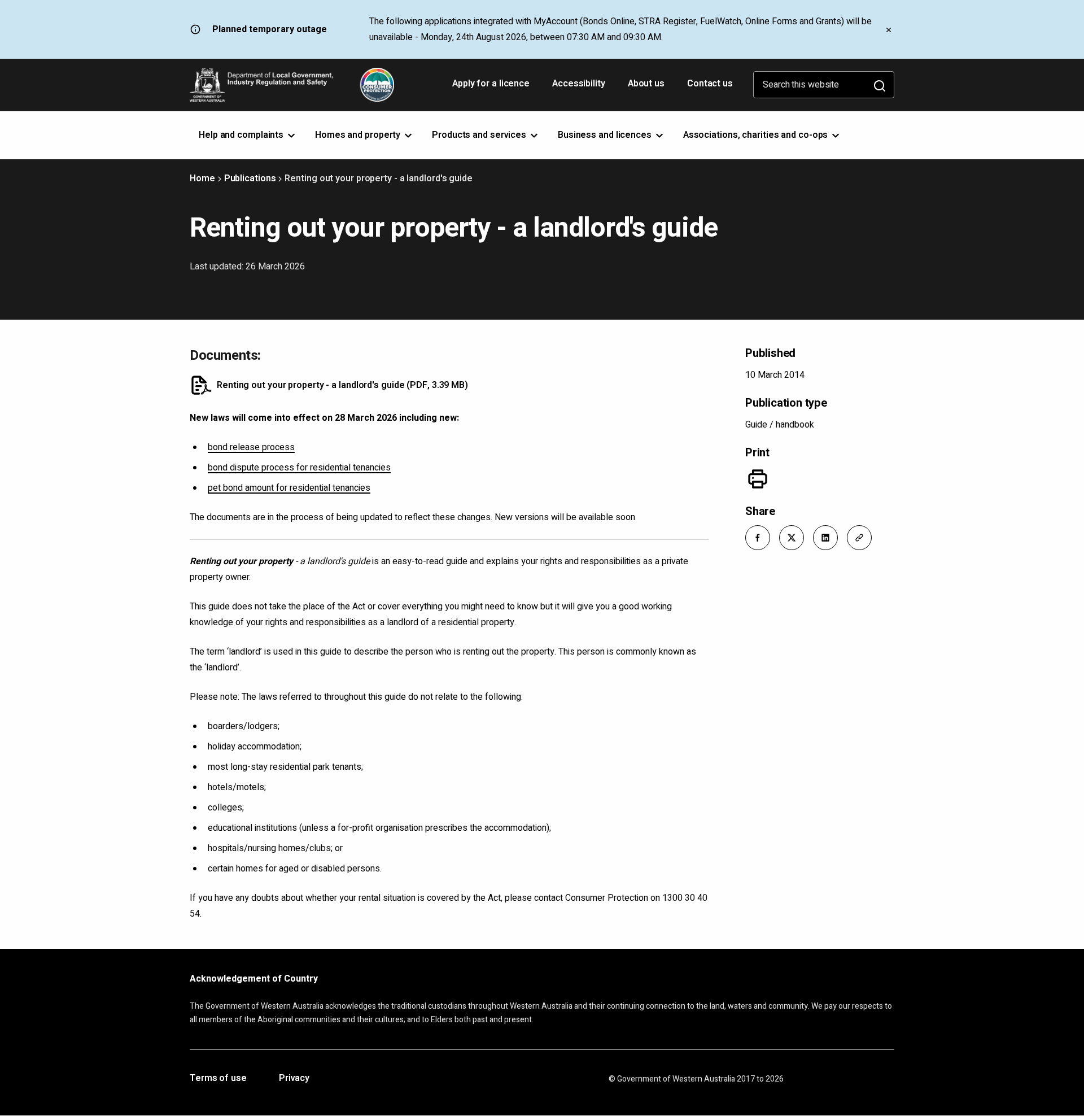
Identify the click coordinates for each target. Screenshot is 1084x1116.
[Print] (757, 479)
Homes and (359, 135)
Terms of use (218, 1078)
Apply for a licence (492, 87)
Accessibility (579, 87)
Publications (250, 178)
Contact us (710, 83)
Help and (242, 135)
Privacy (294, 1078)
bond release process (251, 447)
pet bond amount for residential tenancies (289, 488)
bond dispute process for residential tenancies (299, 467)
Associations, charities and (757, 135)
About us (646, 83)
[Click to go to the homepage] (292, 85)
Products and (480, 135)
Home (202, 178)
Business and (606, 135)
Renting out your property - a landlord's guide (342, 385)
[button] (757, 537)
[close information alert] (888, 29)
